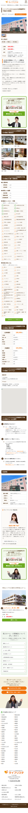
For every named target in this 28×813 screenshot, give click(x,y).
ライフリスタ (3, 5)
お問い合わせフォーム (11, 452)
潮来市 (3, 759)
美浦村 (3, 752)
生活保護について (7, 653)
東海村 (16, 721)
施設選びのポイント (7, 646)
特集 (16, 787)
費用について (6, 643)
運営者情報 (4, 794)
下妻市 (3, 738)
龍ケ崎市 (3, 750)
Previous (2, 608)
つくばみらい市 (18, 742)
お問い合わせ (5, 796)
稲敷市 (16, 752)
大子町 (3, 714)
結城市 (16, 731)
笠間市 (3, 725)
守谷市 (3, 744)
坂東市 (16, 738)
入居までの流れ (18, 785)
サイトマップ (18, 799)
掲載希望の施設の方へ (20, 796)
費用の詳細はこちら (10, 464)
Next (26, 608)
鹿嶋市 (16, 757)
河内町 (3, 755)
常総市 (3, 740)
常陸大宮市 (17, 714)
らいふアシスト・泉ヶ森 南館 (10, 608)
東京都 (3, 761)
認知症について (6, 660)
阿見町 (3, 748)
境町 (16, 736)
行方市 (3, 757)
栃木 (2, 763)
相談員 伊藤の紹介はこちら (10, 541)
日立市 (3, 721)
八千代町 (17, 733)
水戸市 (16, 725)
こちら (7, 428)
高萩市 (16, 719)
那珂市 (16, 717)
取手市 (16, 744)
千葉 (16, 761)
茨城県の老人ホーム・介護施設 (12, 5)
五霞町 (3, 736)
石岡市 (16, 740)
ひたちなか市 (4, 723)
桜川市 (16, 729)
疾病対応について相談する (14, 319)
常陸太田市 (4, 717)
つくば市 (3, 742)
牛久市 (16, 748)
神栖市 (16, 759)
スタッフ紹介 (18, 794)
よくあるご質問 (6, 650)
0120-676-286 (20, 451)
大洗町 (16, 727)
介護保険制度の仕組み (8, 657)
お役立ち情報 (18, 789)
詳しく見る (14, 619)
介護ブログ (4, 789)
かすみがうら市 (5, 746)
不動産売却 (5, 671)
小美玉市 (3, 729)
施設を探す (4, 785)
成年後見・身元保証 (7, 664)
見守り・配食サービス (8, 667)
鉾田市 (16, 755)
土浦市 (16, 746)
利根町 (16, 750)
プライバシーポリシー (7, 799)
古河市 (3, 733)
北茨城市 (3, 719)
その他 (16, 763)
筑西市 (3, 731)
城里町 (16, 723)
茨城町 (3, 727)
